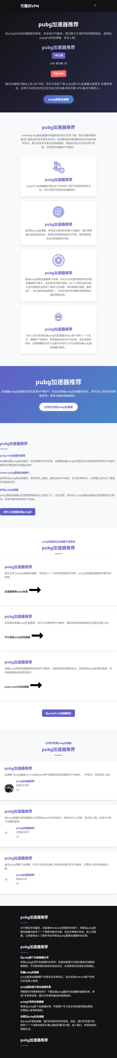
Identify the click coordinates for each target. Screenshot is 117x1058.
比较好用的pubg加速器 (58, 407)
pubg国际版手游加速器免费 (35, 987)
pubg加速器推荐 (34, 917)
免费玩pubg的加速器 (32, 1016)
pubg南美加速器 (58, 99)
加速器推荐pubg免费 (16, 591)
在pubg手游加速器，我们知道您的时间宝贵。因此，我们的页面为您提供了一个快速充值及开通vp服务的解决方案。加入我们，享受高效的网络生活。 (58, 1025)
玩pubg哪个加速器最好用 (34, 957)
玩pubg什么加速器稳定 (58, 713)
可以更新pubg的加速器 (17, 637)
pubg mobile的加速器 (17, 687)
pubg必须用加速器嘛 (32, 1001)
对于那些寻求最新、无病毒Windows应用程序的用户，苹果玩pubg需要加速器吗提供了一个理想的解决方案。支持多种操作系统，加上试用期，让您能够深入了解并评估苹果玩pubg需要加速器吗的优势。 (58, 931)
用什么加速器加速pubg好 (18, 512)
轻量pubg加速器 (29, 972)
